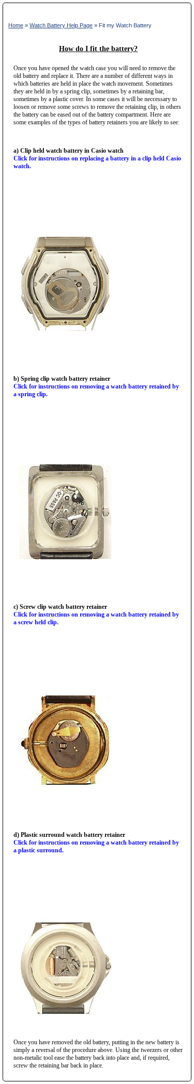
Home (15, 25)
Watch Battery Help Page (61, 25)
